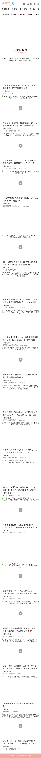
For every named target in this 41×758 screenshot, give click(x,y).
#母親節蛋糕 (7, 747)
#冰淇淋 (5, 709)
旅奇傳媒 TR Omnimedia (11, 206)
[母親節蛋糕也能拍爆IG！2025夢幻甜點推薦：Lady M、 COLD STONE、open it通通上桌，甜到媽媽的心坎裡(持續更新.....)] (20, 397)
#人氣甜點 (6, 91)
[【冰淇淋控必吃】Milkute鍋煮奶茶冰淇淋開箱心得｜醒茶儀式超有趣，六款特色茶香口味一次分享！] (20, 322)
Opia (4, 93)
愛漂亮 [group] (14, 9)
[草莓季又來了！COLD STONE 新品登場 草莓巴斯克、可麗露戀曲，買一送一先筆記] (20, 145)
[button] (38, 4)
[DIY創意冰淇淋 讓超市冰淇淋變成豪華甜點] (20, 688)
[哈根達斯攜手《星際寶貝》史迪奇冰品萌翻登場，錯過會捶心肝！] (20, 359)
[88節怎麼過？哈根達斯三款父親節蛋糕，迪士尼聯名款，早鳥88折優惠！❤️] (20, 613)
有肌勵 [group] (32, 9)
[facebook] (31, 4)
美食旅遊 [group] (5, 9)
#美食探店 (6, 343)
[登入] (34, 4)
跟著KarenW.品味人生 (10, 345)
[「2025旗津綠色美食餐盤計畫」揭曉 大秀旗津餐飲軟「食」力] (20, 183)
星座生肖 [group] (22, 14)
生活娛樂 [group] (23, 9)
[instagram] (27, 4)
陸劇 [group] (14, 14)
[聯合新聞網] (2, 3)
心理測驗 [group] (6, 14)
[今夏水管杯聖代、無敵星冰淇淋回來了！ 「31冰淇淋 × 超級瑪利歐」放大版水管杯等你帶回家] (20, 510)
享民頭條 (6, 711)
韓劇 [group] (30, 14)
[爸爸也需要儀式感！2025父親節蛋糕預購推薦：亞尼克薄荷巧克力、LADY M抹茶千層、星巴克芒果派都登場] (20, 284)
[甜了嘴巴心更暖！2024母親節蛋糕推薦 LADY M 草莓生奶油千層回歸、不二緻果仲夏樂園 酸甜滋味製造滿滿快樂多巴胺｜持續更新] (20, 726)
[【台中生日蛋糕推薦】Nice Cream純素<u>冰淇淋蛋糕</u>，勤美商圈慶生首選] (20, 70)
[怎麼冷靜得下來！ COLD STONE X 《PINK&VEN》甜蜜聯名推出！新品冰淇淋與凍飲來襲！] (20, 576)
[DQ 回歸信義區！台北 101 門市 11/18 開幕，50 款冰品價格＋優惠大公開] (20, 247)
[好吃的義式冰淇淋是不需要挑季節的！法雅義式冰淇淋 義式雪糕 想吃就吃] (20, 434)
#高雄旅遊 (6, 204)
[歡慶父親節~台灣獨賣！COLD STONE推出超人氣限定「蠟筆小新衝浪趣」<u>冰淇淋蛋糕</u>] (20, 651)
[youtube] (24, 4)
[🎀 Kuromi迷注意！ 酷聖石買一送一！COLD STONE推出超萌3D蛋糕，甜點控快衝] (20, 472)
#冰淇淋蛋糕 (7, 129)
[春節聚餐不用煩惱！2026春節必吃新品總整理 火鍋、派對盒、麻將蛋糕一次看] (20, 108)
